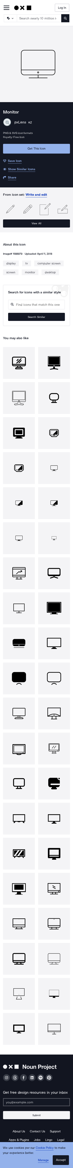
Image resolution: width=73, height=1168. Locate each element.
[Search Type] (10, 18)
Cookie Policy (45, 1148)
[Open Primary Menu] (6, 8)
